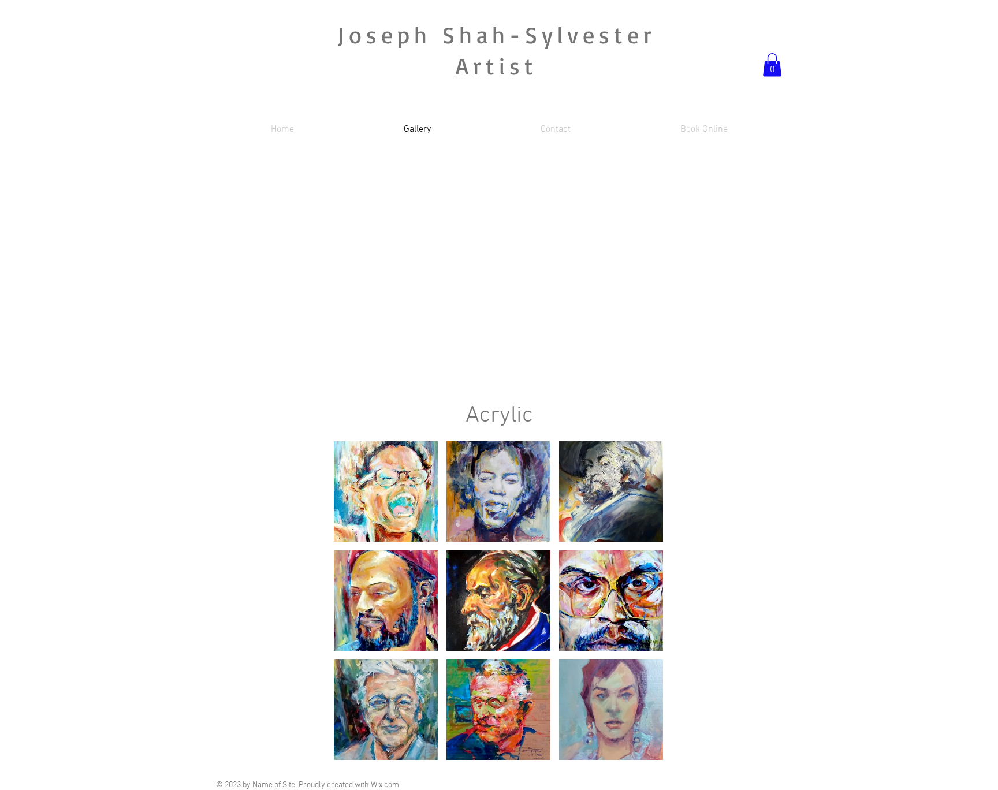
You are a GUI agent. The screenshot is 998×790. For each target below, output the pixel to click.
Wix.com (385, 785)
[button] (772, 65)
